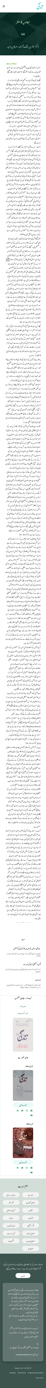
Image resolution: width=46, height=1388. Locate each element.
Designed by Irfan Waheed (35, 1373)
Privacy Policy (22, 1373)
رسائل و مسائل (11, 1195)
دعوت (11, 1218)
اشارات (30, 1195)
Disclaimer (13, 1373)
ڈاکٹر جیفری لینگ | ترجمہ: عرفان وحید (23, 46)
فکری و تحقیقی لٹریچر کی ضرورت (32, 964)
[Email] (31, 1115)
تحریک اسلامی (11, 1210)
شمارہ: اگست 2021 (23, 1013)
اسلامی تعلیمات (30, 1202)
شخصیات (11, 1241)
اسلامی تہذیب (30, 1241)
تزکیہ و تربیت (11, 1233)
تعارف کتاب (11, 1225)
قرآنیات (30, 1218)
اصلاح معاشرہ (31, 1233)
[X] (26, 1110)
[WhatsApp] (22, 1110)
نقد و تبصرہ (38, 979)
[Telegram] (17, 1110)
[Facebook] (31, 1110)
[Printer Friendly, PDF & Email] (11, 63)
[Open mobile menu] (4, 6)
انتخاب (30, 1210)
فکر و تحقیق (30, 1225)
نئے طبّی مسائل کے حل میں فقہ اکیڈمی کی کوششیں (27, 948)
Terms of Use (39, 1378)
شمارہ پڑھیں (23, 1105)
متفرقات (30, 1248)
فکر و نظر (11, 1202)
